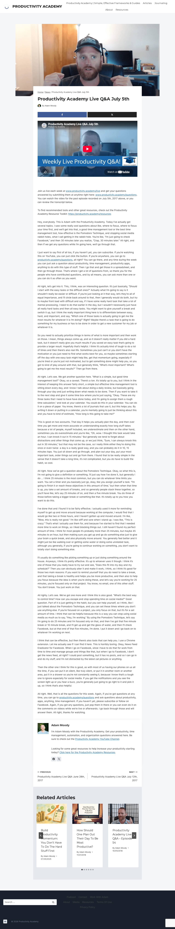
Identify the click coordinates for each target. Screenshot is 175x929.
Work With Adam (99, 897)
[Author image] (39, 106)
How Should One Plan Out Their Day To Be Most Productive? (87, 838)
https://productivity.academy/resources (89, 214)
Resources (122, 9)
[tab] (82, 869)
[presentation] (52, 814)
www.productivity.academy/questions (116, 194)
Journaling (160, 3)
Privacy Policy (87, 907)
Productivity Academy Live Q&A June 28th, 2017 (61, 776)
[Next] (134, 835)
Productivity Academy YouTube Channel (97, 739)
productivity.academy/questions (55, 259)
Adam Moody (50, 106)
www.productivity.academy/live (83, 191)
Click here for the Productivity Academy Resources (87, 752)
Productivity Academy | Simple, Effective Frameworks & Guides (103, 3)
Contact (82, 897)
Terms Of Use (104, 902)
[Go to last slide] (41, 835)
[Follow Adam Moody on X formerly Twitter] (59, 759)
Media (76, 902)
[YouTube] (5, 921)
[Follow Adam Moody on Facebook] (53, 759)
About (109, 9)
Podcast (71, 897)
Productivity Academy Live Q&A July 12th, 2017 (114, 776)
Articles (147, 3)
